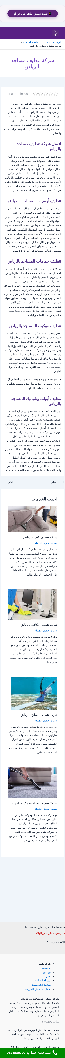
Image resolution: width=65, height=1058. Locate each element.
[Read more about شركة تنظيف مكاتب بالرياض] (32, 604)
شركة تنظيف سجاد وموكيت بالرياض (34, 803)
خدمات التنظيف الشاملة (46, 543)
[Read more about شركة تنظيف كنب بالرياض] (32, 519)
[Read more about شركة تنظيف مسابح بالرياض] (34, 693)
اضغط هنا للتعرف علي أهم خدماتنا (43, 927)
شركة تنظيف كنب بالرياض (40, 537)
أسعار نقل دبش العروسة (38, 989)
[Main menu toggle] (7, 33)
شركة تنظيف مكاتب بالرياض (38, 624)
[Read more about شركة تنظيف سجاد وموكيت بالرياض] (32, 782)
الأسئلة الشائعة (43, 980)
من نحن (47, 972)
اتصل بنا (47, 976)
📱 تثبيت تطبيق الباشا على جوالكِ (33, 13)
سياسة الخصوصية (41, 984)
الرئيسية (46, 967)
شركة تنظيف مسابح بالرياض (38, 715)
